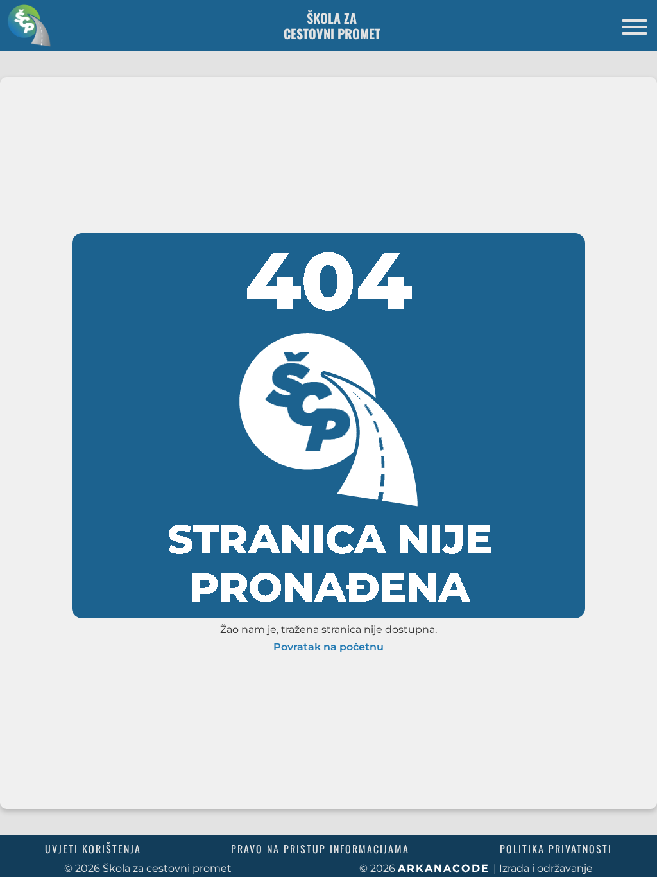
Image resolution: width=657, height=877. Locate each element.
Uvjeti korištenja (93, 848)
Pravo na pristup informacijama (320, 848)
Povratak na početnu (328, 647)
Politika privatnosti (556, 848)
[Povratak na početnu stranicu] (25, 25)
